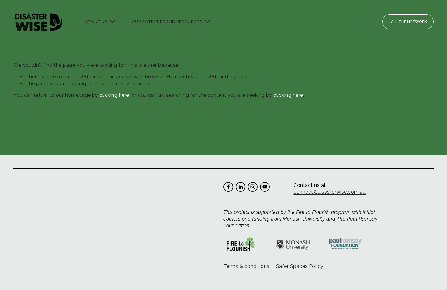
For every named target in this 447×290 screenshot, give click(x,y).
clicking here (114, 95)
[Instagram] (253, 187)
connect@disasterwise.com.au (329, 192)
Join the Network (408, 21)
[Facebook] (228, 187)
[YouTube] (265, 187)
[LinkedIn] (240, 187)
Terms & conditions (246, 266)
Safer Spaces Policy (300, 266)
